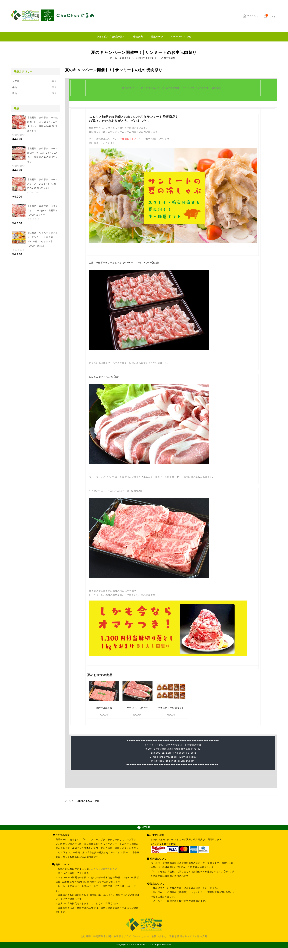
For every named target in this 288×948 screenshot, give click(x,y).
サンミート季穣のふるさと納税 (83, 801)
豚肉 (14, 93)
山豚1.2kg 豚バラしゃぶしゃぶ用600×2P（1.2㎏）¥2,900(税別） (124, 262)
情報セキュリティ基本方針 (192, 936)
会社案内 (138, 36)
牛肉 (14, 87)
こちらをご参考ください (104, 868)
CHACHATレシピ (181, 36)
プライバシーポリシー (136, 936)
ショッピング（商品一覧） (111, 36)
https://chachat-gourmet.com (175, 760)
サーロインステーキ (137, 707)
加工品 (16, 81)
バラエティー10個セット (171, 707)
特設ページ (157, 36)
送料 (171, 936)
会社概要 (86, 936)
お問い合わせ (159, 936)
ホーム (113, 57)
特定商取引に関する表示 (107, 936)
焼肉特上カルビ (104, 707)
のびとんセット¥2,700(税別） (105, 376)
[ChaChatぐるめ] (52, 15)
